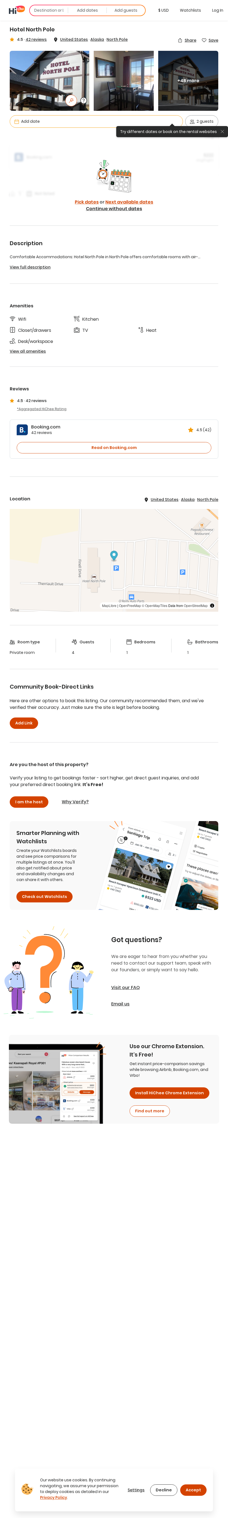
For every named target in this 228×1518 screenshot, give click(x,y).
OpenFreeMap (130, 605)
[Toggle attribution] (212, 605)
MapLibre (109, 605)
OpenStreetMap (196, 605)
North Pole (117, 39)
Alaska (97, 39)
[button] (163, 10)
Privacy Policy (53, 1497)
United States (74, 39)
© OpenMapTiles (154, 605)
